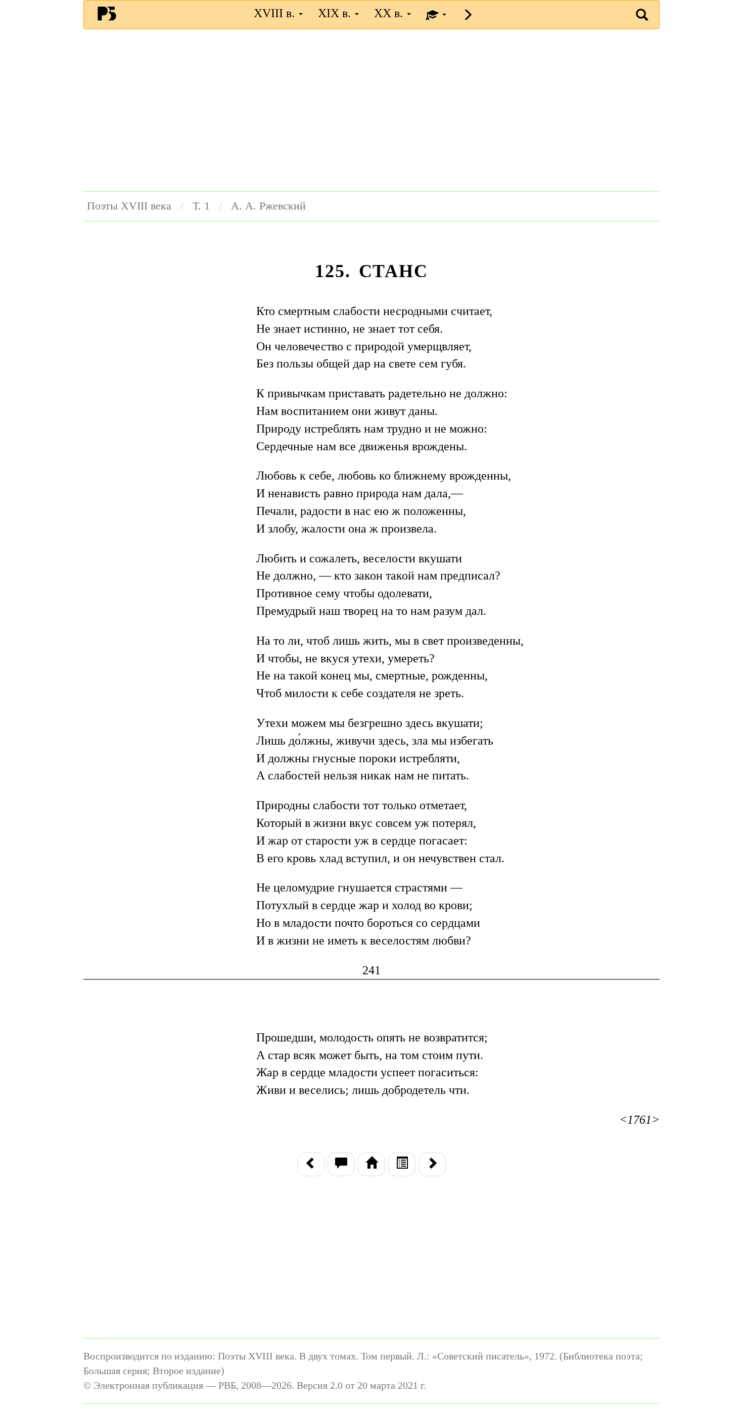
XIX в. (336, 13)
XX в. (390, 13)
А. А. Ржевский (268, 206)
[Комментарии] (341, 1164)
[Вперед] (432, 1164)
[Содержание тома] (371, 1164)
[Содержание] (401, 1164)
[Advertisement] (371, 110)
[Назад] (310, 1164)
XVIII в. (276, 13)
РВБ (107, 13)
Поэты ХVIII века (129, 206)
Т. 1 (201, 206)
